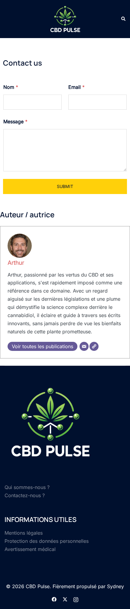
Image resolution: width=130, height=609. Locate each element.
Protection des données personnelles (47, 541)
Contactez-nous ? (25, 495)
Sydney (115, 586)
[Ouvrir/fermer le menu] (7, 19)
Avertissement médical (30, 549)
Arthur (16, 262)
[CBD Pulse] (65, 19)
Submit (65, 186)
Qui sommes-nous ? (27, 487)
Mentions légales (24, 533)
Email (76, 87)
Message (15, 122)
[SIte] (94, 346)
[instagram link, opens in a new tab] (75, 599)
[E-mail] (84, 346)
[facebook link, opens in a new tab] (54, 599)
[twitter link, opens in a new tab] (65, 599)
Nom (10, 87)
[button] (123, 19)
